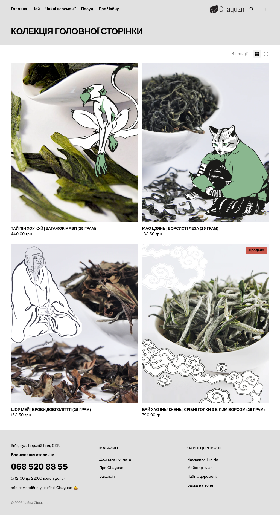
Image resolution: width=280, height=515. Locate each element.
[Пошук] (252, 9)
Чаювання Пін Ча (202, 459)
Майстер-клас (199, 467)
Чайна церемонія (202, 476)
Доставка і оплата (115, 459)
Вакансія (107, 476)
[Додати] (129, 213)
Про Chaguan (111, 467)
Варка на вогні (200, 485)
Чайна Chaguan (35, 502)
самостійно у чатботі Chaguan (45, 487)
